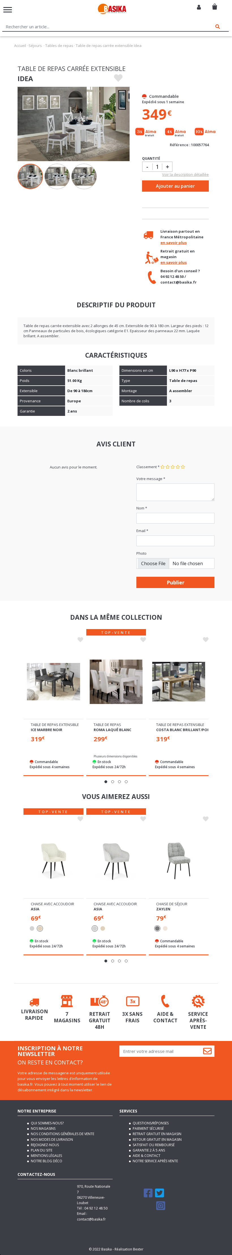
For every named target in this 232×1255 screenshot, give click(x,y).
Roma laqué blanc (112, 729)
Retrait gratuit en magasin (156, 1133)
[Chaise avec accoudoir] (53, 861)
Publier (175, 582)
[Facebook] (148, 1195)
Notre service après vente (155, 1161)
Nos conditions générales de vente (62, 1133)
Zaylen (163, 908)
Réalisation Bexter (129, 1249)
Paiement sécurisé (148, 1128)
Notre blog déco (46, 1161)
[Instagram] (160, 1208)
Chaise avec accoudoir (52, 903)
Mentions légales (46, 1155)
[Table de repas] (116, 682)
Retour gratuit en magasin (157, 1139)
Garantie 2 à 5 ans (148, 1150)
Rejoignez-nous (44, 1144)
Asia (35, 908)
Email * (142, 530)
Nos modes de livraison (51, 1139)
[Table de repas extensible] (53, 682)
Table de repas (107, 724)
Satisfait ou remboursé (153, 1144)
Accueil (20, 45)
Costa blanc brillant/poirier (186, 729)
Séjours (35, 45)
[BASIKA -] (112, 9)
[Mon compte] (199, 7)
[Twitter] (159, 1195)
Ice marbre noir (46, 729)
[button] (105, 782)
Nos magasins (42, 1128)
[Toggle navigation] (7, 10)
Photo (141, 553)
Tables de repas (59, 45)
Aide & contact (146, 1155)
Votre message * (150, 478)
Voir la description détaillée (185, 174)
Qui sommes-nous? (47, 1123)
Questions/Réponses (150, 1123)
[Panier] (214, 4)
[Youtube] (149, 1208)
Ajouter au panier (175, 186)
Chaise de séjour (171, 903)
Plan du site (41, 1150)
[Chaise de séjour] (178, 861)
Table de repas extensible (55, 724)
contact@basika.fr (91, 1219)
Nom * (141, 508)
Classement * (148, 466)
